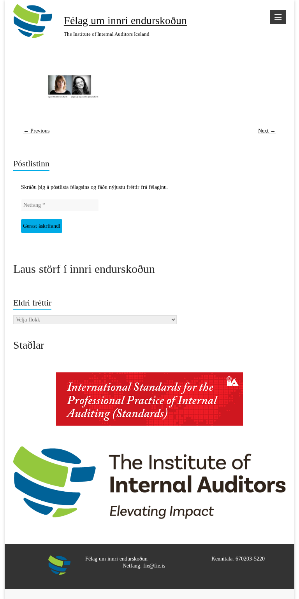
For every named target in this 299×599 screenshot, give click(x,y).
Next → (267, 131)
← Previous (36, 131)
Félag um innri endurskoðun (125, 20)
